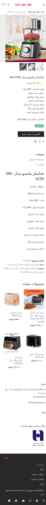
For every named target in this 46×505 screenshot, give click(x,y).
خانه (43, 12)
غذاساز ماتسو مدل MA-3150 (32, 272)
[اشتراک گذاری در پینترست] (35, 141)
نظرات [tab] (40, 164)
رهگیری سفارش (37, 479)
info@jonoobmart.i (36, 402)
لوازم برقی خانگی (33, 12)
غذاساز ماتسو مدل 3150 (15, 268)
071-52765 (38, 397)
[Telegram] (9, 500)
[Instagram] (37, 500)
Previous (43, 38)
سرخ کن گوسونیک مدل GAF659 (15, 360)
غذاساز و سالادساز (15, 264)
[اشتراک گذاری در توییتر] (40, 141)
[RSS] (16, 500)
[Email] (23, 500)
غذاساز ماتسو (31, 268)
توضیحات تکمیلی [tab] (36, 159)
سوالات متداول (38, 474)
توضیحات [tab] (40, 154)
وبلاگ (42, 469)
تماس (41, 484)
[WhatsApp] (30, 500)
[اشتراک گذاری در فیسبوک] (43, 141)
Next (2, 38)
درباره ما (40, 465)
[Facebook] (43, 500)
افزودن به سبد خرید (31, 134)
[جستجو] (8, 4)
